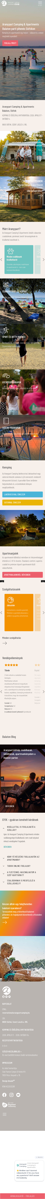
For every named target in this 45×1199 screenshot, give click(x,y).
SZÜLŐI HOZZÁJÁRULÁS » (11, 1119)
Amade (11, 1149)
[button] (2, 528)
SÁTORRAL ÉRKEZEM (12, 502)
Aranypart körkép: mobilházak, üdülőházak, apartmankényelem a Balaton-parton (19, 822)
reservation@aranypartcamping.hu (16, 1081)
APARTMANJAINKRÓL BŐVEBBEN (17, 574)
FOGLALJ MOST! (10, 43)
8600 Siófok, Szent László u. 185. (15, 1090)
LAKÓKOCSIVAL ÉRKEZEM (14, 494)
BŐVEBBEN (9, 874)
